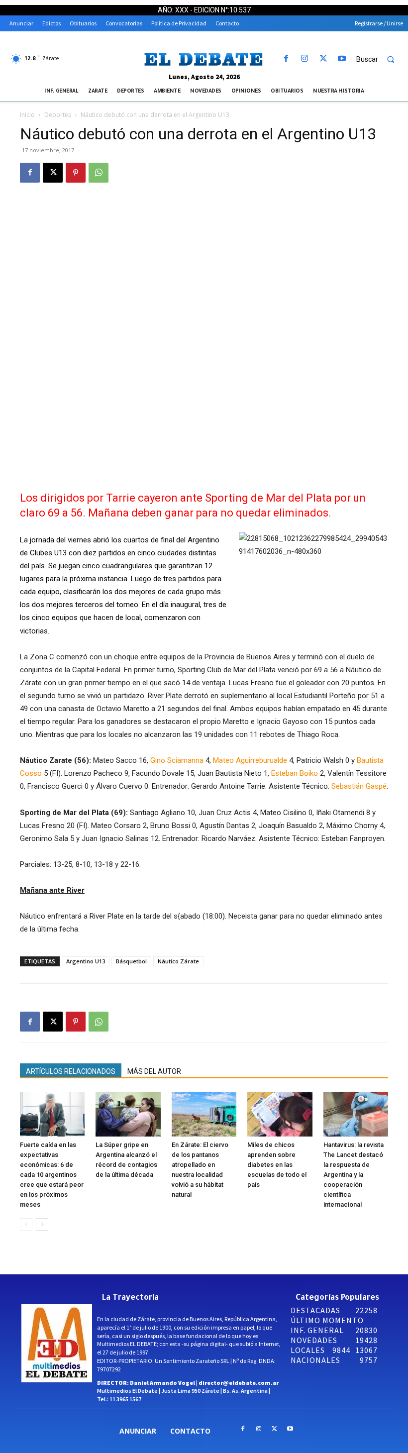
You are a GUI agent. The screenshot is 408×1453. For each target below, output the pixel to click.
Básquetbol (131, 961)
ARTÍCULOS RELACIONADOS (70, 1071)
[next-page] (42, 1224)
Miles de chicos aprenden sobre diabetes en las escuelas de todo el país (276, 1164)
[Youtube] (341, 59)
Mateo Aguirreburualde (250, 760)
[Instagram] (304, 59)
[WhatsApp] (98, 173)
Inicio (27, 114)
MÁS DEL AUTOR (154, 1071)
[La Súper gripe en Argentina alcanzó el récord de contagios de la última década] (128, 1114)
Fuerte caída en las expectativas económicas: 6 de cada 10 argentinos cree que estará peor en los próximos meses (52, 1174)
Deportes (57, 114)
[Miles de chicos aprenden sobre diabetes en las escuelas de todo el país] (279, 1114)
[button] (379, 59)
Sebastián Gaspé (359, 786)
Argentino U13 (85, 961)
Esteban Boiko (294, 773)
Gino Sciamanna (177, 760)
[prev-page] (26, 1224)
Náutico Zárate (178, 961)
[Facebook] (286, 59)
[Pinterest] (76, 173)
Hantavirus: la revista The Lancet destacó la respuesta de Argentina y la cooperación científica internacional (353, 1174)
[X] (323, 59)
